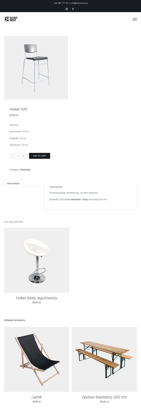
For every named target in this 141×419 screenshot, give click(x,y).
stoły (85, 199)
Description (13, 183)
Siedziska (25, 169)
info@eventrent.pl (79, 3)
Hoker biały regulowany (36, 298)
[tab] (13, 183)
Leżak (37, 397)
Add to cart (39, 156)
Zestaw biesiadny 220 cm (104, 397)
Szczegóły (46, 261)
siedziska (76, 199)
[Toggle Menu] (135, 19)
